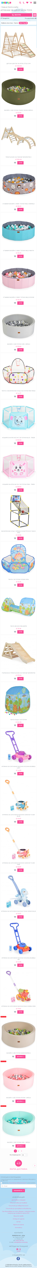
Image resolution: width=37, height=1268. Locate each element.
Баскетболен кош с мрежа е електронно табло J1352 (18, 531)
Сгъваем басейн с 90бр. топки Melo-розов (18, 297)
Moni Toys (23, 23)
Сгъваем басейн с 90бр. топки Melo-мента (18, 250)
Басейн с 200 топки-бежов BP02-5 (18, 1053)
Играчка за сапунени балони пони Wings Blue (18, 911)
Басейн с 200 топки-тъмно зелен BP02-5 (18, 110)
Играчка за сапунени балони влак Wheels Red (18, 1006)
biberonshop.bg (13, 1264)
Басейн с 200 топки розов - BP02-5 (18, 1097)
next (34, 1165)
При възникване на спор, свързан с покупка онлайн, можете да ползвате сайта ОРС (18, 1212)
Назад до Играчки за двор (9, 7)
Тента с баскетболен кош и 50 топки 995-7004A (18, 391)
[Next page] (21, 1151)
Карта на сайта (18, 1224)
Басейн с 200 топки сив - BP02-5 (18, 344)
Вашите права (18, 1216)
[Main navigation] (34, 3)
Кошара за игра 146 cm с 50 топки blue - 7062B (18, 437)
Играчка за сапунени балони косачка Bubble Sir (18, 958)
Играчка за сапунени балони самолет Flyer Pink (18, 863)
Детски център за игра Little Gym (18, 63)
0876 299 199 (20, 1240)
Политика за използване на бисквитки (18, 1208)
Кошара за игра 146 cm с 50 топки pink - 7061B (18, 484)
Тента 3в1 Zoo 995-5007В (18, 626)
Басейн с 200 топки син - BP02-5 (18, 1142)
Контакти (18, 1227)
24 (23, 1155)
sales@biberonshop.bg (21, 1242)
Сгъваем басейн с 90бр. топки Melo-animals (19, 204)
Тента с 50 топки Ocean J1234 (18, 579)
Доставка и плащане (18, 1200)
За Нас (18, 1221)
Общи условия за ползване (18, 1203)
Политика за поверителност (17, 1182)
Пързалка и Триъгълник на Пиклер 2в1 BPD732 (18, 673)
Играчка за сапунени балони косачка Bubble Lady (18, 767)
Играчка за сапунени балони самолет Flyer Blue (18, 815)
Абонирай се (18, 1190)
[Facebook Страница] (18, 1258)
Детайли (20, 1056)
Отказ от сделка (18, 1219)
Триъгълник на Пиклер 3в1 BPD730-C (18, 157)
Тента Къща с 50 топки (18, 719)
